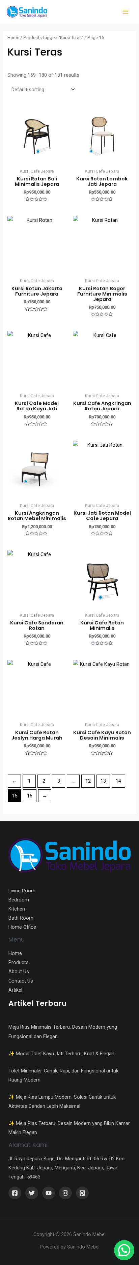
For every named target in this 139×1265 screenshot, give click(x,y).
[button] (124, 1250)
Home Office (22, 927)
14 (118, 781)
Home (13, 37)
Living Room (21, 891)
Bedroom (18, 900)
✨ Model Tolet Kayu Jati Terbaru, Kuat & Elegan (61, 1054)
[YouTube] (48, 1193)
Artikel (15, 990)
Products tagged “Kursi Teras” (53, 37)
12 (88, 781)
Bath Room (20, 918)
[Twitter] (31, 1193)
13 (103, 781)
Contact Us (20, 981)
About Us (18, 971)
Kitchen (16, 909)
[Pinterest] (82, 1193)
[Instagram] (65, 1193)
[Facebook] (14, 1193)
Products (18, 962)
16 (29, 796)
